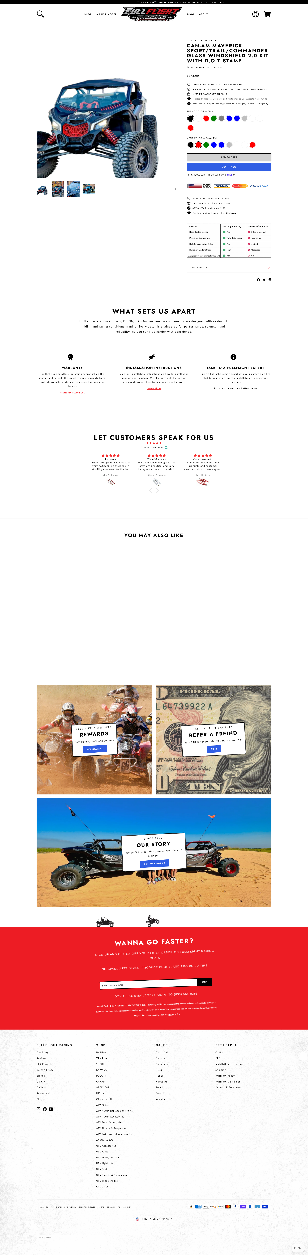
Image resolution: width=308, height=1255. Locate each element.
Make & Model (106, 14)
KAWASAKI (102, 1070)
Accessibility (125, 1207)
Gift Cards (102, 1186)
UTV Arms (102, 1151)
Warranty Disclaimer (227, 1081)
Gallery (41, 1081)
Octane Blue (237, 118)
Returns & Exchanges (228, 1087)
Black (191, 118)
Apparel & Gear (105, 1140)
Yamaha (160, 1099)
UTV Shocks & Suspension (112, 1175)
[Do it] (213, 739)
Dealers (41, 1087)
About (203, 14)
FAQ (218, 1058)
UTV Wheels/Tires (107, 1180)
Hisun (159, 1070)
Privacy (111, 1207)
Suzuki (160, 1093)
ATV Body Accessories (109, 1122)
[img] (154, 443)
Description (198, 267)
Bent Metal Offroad (203, 40)
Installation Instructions (230, 1064)
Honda (160, 1075)
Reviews (41, 1058)
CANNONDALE (105, 1099)
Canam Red (206, 118)
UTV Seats (102, 1169)
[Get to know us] (154, 852)
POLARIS (101, 1075)
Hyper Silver (244, 118)
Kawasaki (161, 1081)
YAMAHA (101, 1058)
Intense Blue (229, 118)
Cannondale (163, 1064)
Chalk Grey (221, 118)
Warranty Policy (225, 1075)
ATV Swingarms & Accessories (114, 1134)
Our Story (43, 1052)
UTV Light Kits (105, 1163)
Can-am (160, 1058)
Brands (41, 1075)
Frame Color (200, 111)
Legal (101, 1207)
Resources (43, 1093)
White (252, 118)
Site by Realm (45, 1237)
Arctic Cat (162, 1052)
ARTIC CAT (102, 1087)
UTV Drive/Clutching (108, 1157)
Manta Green (214, 118)
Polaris (160, 1087)
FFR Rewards (44, 1064)
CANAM (101, 1081)
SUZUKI (101, 1064)
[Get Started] (94, 739)
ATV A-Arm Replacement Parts (114, 1110)
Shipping (220, 1070)
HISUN (100, 1093)
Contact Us (222, 1052)
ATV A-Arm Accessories (110, 1116)
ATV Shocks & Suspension (112, 1128)
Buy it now (229, 167)
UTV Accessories (106, 1145)
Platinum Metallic (260, 118)
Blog (190, 14)
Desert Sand (198, 118)
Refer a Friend (45, 1070)
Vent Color (202, 138)
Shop (88, 14)
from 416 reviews (152, 447)
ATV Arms (102, 1105)
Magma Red (191, 128)
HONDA (101, 1052)
